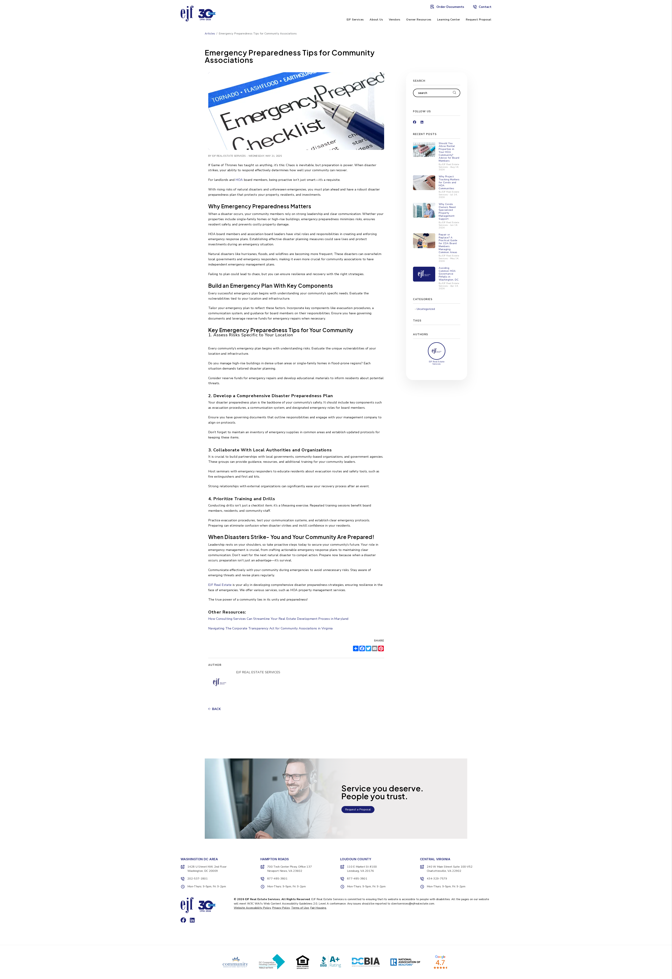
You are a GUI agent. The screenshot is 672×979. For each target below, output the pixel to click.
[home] (198, 13)
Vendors (395, 20)
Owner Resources (418, 20)
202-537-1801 (197, 879)
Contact (485, 7)
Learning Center (448, 20)
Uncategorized (426, 309)
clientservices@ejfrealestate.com (412, 904)
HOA (239, 180)
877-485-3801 (277, 879)
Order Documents (450, 7)
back (216, 709)
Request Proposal (478, 20)
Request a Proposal (358, 809)
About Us (376, 20)
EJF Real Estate (220, 585)
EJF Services (355, 20)
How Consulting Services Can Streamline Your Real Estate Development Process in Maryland (278, 619)
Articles (210, 33)
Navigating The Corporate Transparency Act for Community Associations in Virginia (270, 628)
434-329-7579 (437, 879)
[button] (414, 120)
